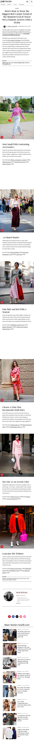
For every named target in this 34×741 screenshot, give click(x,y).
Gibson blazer (14, 252)
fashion (3, 4)
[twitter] (17, 616)
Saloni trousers (14, 497)
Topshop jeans (6, 162)
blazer (28, 497)
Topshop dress (14, 425)
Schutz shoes (6, 164)
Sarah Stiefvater (12, 26)
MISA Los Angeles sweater (18, 160)
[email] (24, 616)
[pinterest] (1, 137)
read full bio (18, 603)
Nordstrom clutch (20, 162)
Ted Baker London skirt (17, 325)
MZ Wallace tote (14, 570)
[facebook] (13, 616)
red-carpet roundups (14, 40)
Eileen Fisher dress (16, 568)
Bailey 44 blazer (7, 327)
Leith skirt (19, 254)
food (15, 4)
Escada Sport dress (15, 427)
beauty (9, 4)
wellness (21, 4)
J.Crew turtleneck (11, 499)
